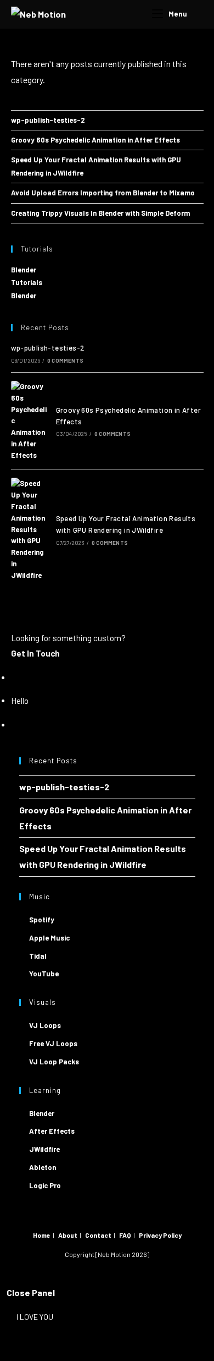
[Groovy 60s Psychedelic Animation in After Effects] (29, 421)
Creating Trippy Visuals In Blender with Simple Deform (100, 213)
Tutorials (26, 282)
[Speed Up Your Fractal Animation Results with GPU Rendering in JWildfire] (29, 529)
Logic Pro (45, 1185)
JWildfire (44, 1149)
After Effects (52, 1131)
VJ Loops (45, 1025)
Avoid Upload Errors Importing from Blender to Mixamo (103, 192)
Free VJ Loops (53, 1043)
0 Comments (65, 360)
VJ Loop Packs (54, 1061)
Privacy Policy (160, 1235)
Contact (98, 1235)
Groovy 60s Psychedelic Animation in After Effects (95, 139)
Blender (23, 269)
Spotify (41, 919)
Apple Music (49, 937)
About (67, 1235)
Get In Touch (35, 653)
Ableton (42, 1167)
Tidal (38, 956)
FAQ (125, 1235)
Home (41, 1235)
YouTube (44, 973)
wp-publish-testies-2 (48, 120)
